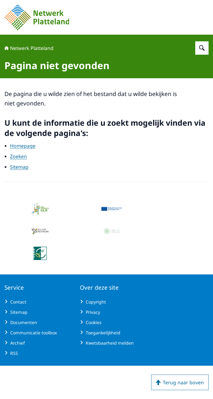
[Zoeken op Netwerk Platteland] (202, 48)
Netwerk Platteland (32, 48)
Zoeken (18, 156)
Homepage (23, 145)
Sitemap (19, 166)
